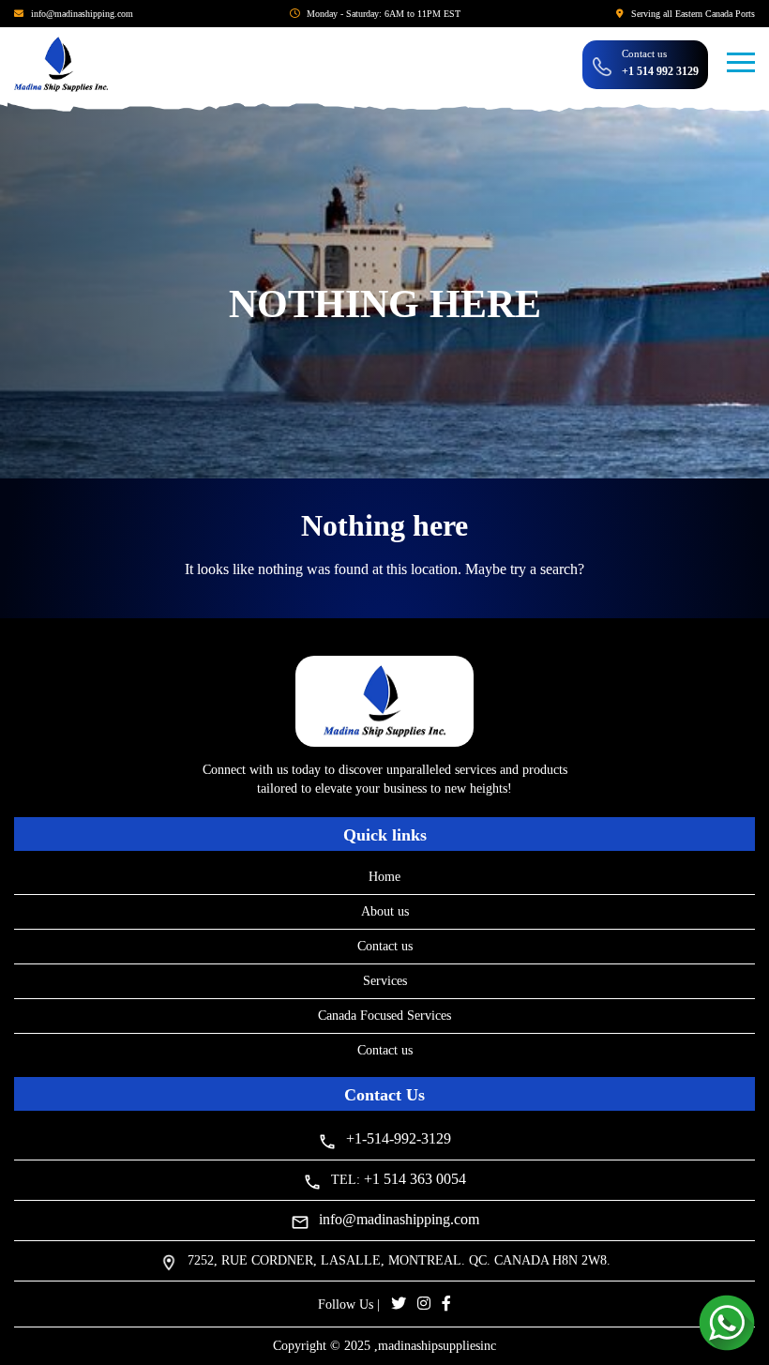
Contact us (385, 946)
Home (384, 877)
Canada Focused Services (384, 1016)
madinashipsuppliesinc (437, 1346)
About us (385, 911)
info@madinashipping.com (82, 13)
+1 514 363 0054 (415, 1179)
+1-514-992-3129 (398, 1138)
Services (385, 981)
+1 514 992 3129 (660, 71)
